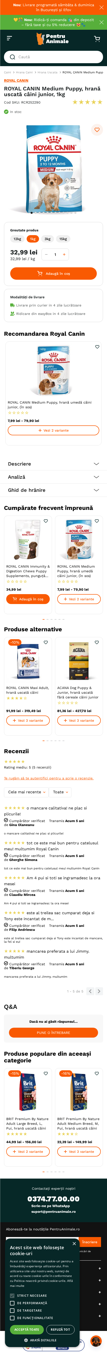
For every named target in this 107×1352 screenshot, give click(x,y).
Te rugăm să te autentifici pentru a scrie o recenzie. (49, 778)
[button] (17, 239)
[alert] (42, 1293)
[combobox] (53, 57)
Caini (7, 72)
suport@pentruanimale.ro (53, 1212)
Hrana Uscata (47, 72)
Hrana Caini (24, 72)
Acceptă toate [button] (26, 1329)
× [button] (74, 1244)
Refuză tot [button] (60, 1329)
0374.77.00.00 (53, 1198)
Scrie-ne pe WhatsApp (50, 1206)
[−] (46, 254)
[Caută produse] (13, 57)
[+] (64, 254)
